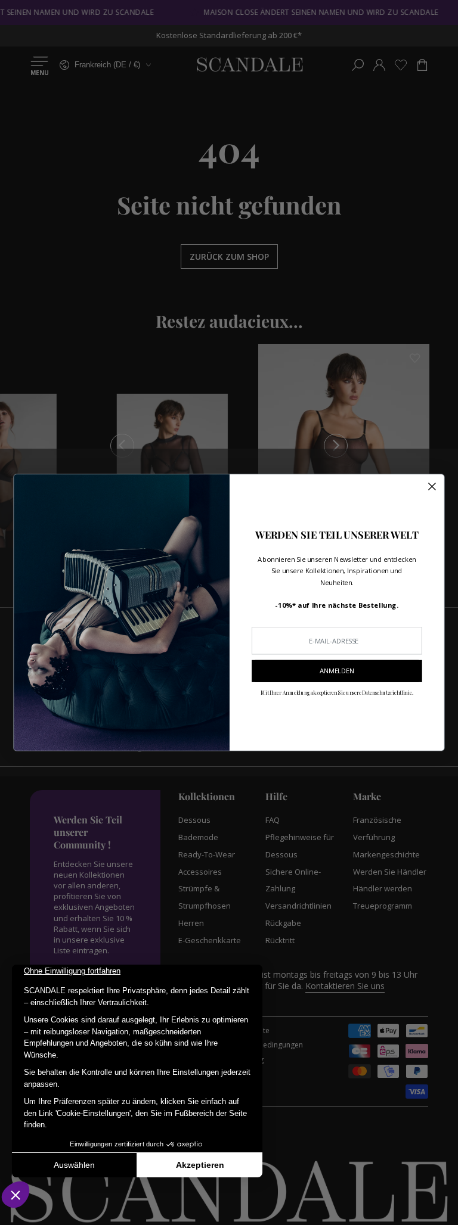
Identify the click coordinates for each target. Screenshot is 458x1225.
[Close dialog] (431, 486)
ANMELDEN (337, 671)
